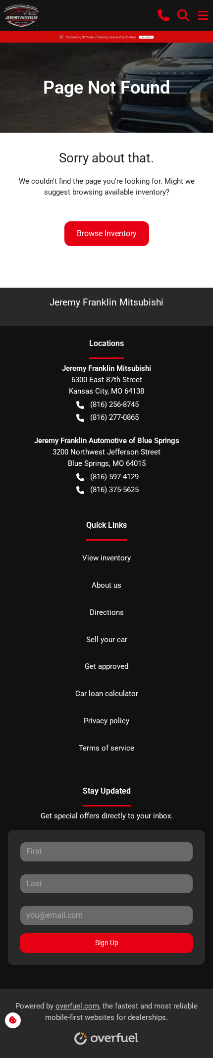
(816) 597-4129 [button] (114, 476)
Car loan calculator (106, 693)
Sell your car (106, 639)
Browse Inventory (107, 233)
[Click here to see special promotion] (106, 36)
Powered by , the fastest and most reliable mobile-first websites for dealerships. (106, 1012)
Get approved (106, 666)
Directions (107, 612)
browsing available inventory (119, 192)
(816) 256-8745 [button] (114, 404)
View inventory (106, 558)
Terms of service (106, 748)
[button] (163, 15)
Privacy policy (106, 720)
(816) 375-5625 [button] (114, 489)
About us (106, 585)
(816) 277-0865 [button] (114, 417)
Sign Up (106, 943)
